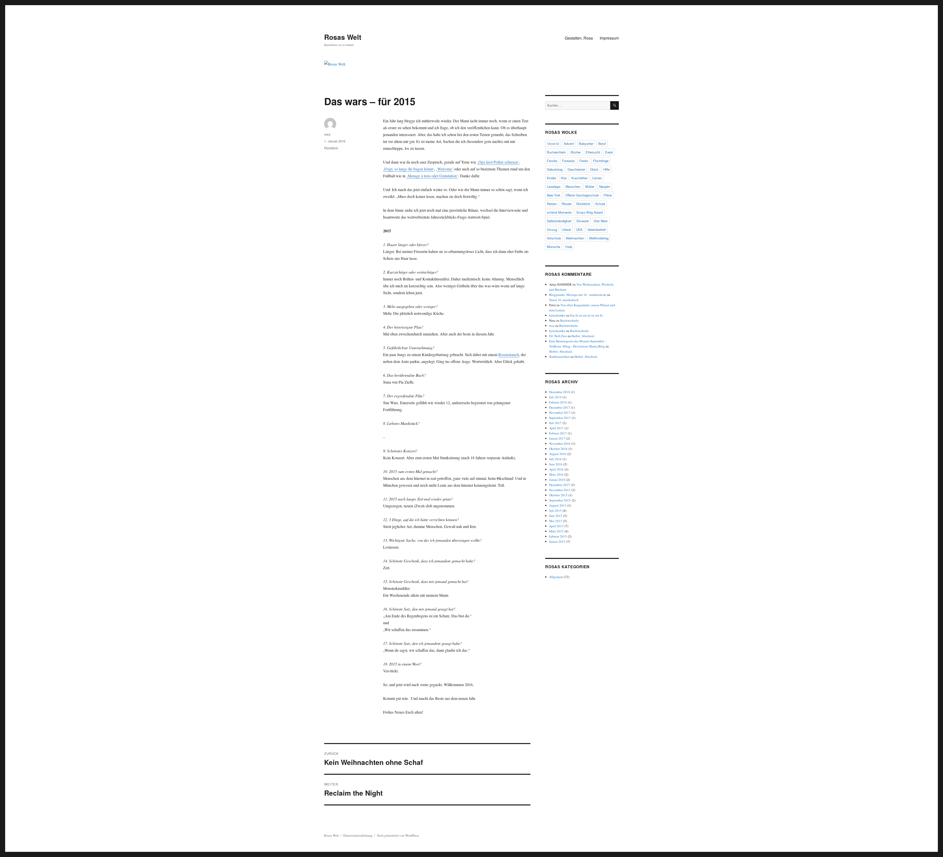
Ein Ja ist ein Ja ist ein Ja (586, 315)
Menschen (573, 186)
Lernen (597, 178)
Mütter (589, 186)
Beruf (602, 143)
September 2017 (560, 417)
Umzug (552, 229)
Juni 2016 (555, 464)
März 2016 (556, 474)
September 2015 (560, 500)
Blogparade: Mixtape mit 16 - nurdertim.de (577, 294)
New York (553, 195)
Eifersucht (593, 152)
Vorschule (554, 238)
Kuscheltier (579, 178)
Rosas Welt (342, 37)
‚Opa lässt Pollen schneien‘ (498, 162)
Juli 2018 (555, 397)
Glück (594, 169)
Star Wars (601, 221)
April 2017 (556, 428)
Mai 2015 (555, 521)
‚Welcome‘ (444, 168)
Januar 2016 (557, 479)
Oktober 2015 (558, 495)
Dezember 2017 (559, 407)
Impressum (609, 38)
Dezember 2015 (559, 485)
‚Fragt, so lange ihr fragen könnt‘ (408, 168)
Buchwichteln (556, 152)
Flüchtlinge (601, 160)
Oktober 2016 (558, 448)
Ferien (583, 160)
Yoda (568, 246)
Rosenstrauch (508, 354)
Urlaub (566, 229)
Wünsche (553, 246)
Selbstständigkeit (559, 221)
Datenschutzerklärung (358, 835)
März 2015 (556, 531)
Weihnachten (575, 238)
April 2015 (556, 526)
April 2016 (556, 469)
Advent (569, 143)
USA (579, 229)
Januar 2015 (557, 541)
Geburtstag (555, 169)
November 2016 (559, 443)
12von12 (553, 143)
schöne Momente (559, 212)
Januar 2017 (557, 438)
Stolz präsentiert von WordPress (398, 835)
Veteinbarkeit (596, 229)
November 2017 (559, 412)
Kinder (551, 178)
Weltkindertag (599, 238)
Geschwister (576, 169)
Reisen (552, 203)
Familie (552, 160)
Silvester (582, 221)
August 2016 (557, 454)
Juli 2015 (555, 510)
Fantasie (568, 160)
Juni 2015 (555, 515)
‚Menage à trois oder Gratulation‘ (432, 175)
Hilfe (606, 169)
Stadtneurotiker (559, 356)
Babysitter (586, 143)
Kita (564, 178)
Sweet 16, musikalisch (564, 300)
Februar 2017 (558, 433)
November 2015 (559, 490)
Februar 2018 (558, 402)
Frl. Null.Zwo (558, 336)
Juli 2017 (555, 423)
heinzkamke (557, 315)
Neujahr (604, 186)
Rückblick (331, 148)
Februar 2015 (558, 536)
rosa (327, 134)
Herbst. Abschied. (583, 336)
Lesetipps (554, 186)
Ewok (609, 152)
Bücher (576, 152)
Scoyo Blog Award (589, 212)
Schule (600, 203)
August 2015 (557, 505)
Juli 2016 (555, 459)
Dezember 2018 (559, 392)
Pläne (608, 195)
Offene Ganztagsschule (582, 195)
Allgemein (556, 577)
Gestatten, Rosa (579, 38)
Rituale (566, 203)
